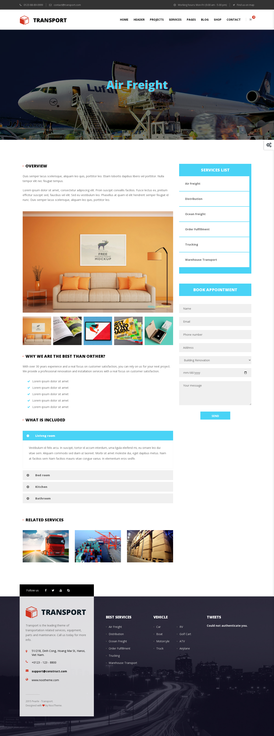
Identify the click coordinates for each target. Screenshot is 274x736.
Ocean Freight (43, 559)
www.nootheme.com (45, 680)
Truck (159, 648)
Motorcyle (162, 641)
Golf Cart (185, 634)
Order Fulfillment (197, 229)
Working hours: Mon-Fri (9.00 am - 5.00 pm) (202, 5)
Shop (217, 19)
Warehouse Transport (152, 544)
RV (181, 627)
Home (124, 19)
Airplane (185, 648)
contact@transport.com (67, 5)
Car (158, 627)
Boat (159, 634)
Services (175, 19)
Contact (234, 19)
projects (157, 19)
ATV (182, 641)
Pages (191, 19)
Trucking (38, 544)
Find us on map (245, 5)
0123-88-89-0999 (33, 5)
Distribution (193, 199)
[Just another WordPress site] (43, 20)
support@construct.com (49, 671)
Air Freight (40, 554)
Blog (205, 19)
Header (139, 19)
